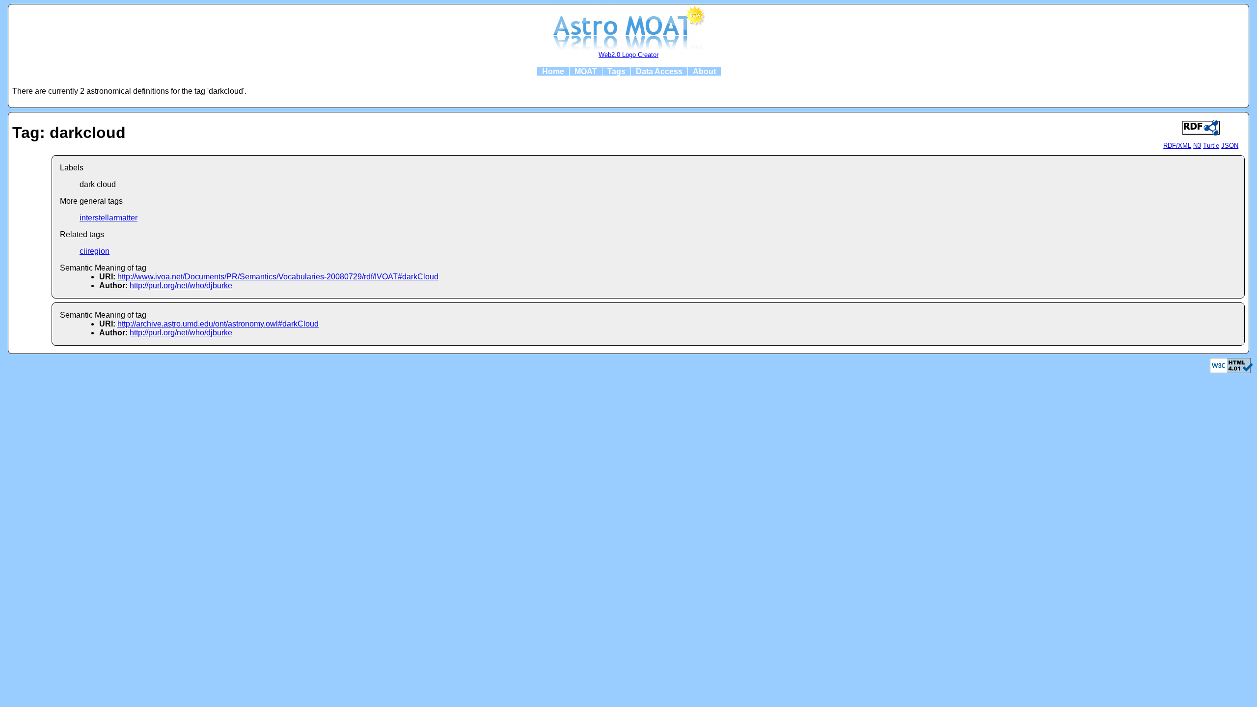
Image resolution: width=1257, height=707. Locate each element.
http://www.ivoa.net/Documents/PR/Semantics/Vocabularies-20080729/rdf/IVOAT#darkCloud (277, 276)
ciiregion (94, 251)
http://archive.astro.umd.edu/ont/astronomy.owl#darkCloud (218, 324)
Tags (616, 71)
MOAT (585, 71)
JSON (1229, 145)
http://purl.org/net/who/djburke (181, 285)
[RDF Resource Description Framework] (1231, 370)
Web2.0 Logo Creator (628, 54)
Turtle (1211, 145)
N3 (1197, 145)
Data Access (659, 71)
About (704, 71)
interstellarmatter (108, 218)
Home (553, 71)
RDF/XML (1177, 145)
